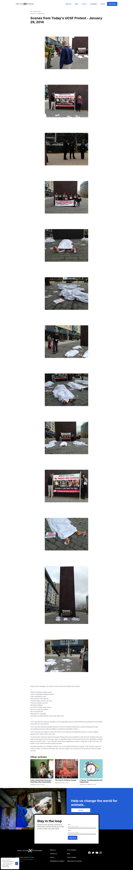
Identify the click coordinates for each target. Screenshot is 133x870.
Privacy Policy (5, 866)
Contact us (53, 853)
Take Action (112, 4)
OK (16, 863)
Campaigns (93, 4)
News (76, 4)
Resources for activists (74, 861)
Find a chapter (71, 857)
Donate (103, 4)
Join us (52, 857)
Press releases (71, 850)
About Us (68, 4)
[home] (26, 4)
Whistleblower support (57, 861)
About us (53, 850)
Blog (68, 853)
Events (84, 4)
